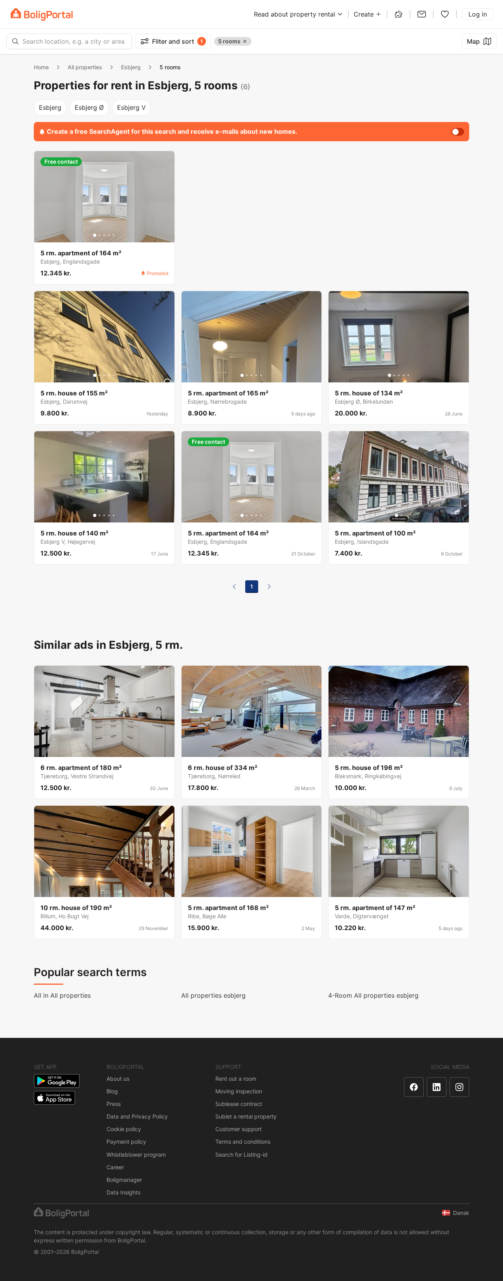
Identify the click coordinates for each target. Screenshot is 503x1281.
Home (41, 67)
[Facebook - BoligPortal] (414, 1087)
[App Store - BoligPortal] (54, 1098)
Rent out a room (235, 1078)
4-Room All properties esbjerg (373, 995)
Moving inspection (238, 1091)
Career (115, 1167)
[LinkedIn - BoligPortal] (436, 1087)
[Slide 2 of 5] (99, 235)
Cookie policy (123, 1129)
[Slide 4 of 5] (108, 235)
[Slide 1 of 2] (396, 515)
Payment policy (126, 1141)
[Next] (269, 586)
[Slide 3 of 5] (104, 235)
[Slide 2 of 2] (401, 515)
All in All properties (62, 995)
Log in (477, 14)
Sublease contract (238, 1103)
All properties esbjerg (213, 995)
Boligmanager (124, 1179)
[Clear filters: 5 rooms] (245, 41)
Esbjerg (131, 67)
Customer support (238, 1129)
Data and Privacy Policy (137, 1116)
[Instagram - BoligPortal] (459, 1087)
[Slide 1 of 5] (94, 235)
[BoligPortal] (41, 14)
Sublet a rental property (246, 1116)
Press (113, 1103)
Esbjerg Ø (89, 107)
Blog (112, 1091)
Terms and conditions (242, 1141)
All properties (85, 67)
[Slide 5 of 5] (113, 235)
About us (117, 1078)
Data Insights (123, 1192)
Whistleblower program (136, 1154)
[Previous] (234, 586)
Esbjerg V (131, 107)
